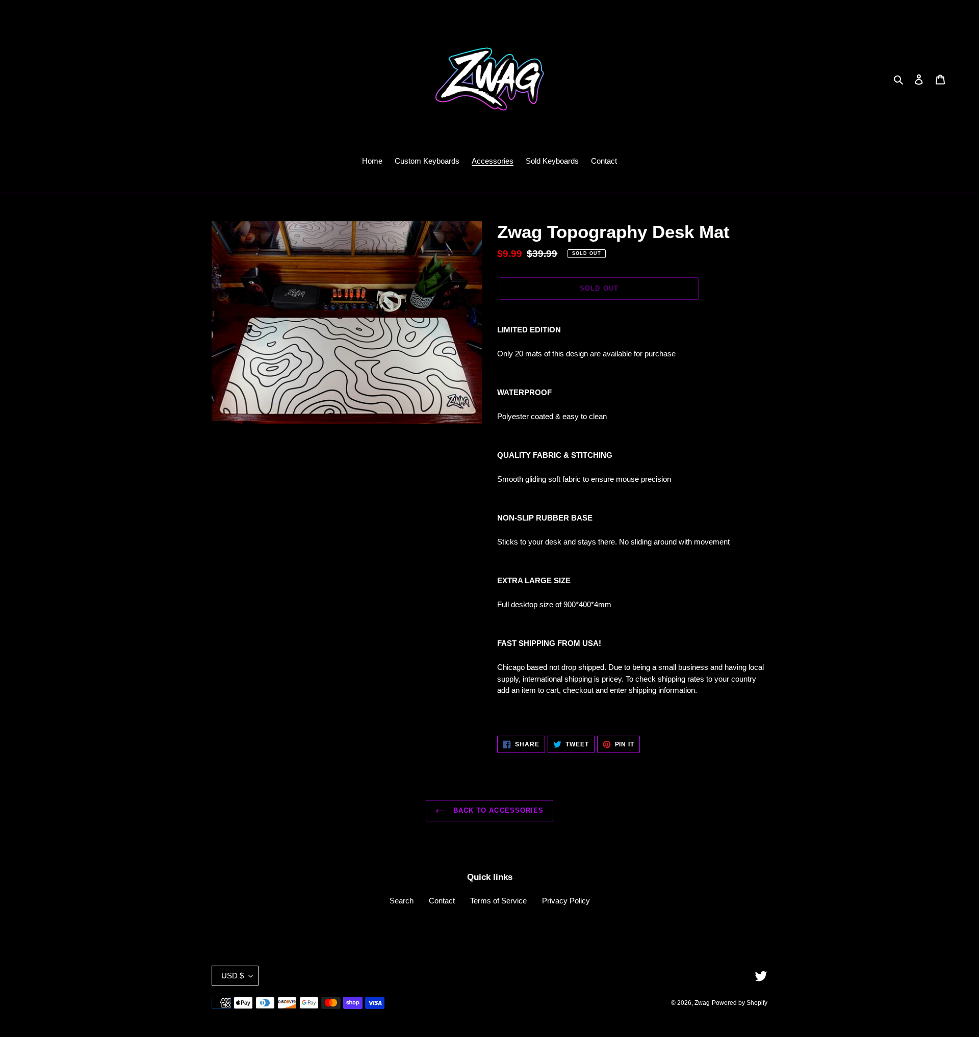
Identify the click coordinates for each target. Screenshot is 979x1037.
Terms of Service (498, 900)
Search (402, 900)
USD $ (232, 975)
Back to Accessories (497, 810)
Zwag (702, 1002)
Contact (442, 900)
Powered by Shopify (739, 1002)
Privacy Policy (566, 900)
